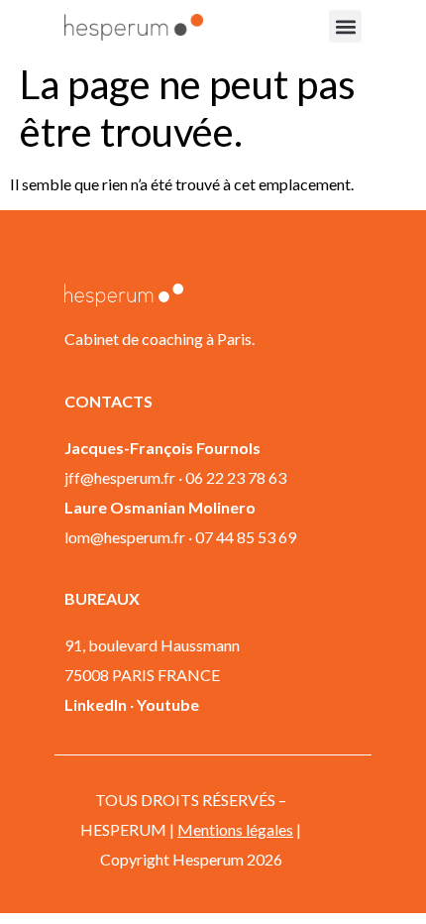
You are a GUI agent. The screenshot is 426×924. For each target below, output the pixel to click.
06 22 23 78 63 (235, 477)
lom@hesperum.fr (124, 536)
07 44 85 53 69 (245, 536)
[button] (345, 26)
